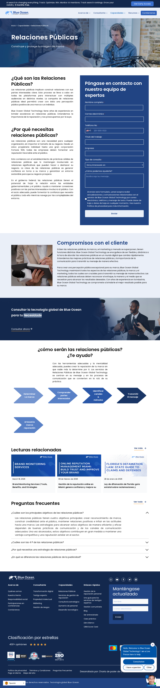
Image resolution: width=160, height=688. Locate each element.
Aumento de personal (68, 606)
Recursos (132, 12)
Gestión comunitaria (93, 607)
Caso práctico (90, 619)
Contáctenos (148, 12)
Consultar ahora (20, 329)
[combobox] (89, 130)
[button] (89, 12)
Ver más (138, 448)
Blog (85, 611)
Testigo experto (40, 595)
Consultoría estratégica (68, 602)
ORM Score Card (91, 627)
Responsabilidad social (18, 599)
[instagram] (111, 579)
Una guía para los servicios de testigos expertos (93, 600)
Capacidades (116, 12)
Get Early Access (142, 3)
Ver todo (138, 501)
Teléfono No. (91, 125)
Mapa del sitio (29, 673)
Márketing (37, 603)
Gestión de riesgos (41, 607)
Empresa (89, 148)
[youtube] (117, 579)
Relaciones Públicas (67, 591)
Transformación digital (43, 591)
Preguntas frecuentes (62, 670)
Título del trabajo (93, 136)
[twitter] (130, 579)
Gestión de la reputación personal (92, 592)
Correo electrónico (95, 113)
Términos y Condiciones (39, 670)
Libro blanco (89, 623)
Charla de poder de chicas (113, 671)
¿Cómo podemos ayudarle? (98, 171)
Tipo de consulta (93, 159)
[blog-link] (33, 465)
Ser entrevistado (91, 615)
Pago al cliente (14, 673)
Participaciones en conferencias (16, 604)
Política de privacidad (17, 670)
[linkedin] (136, 579)
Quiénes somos (15, 591)
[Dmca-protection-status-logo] (47, 656)
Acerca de (83, 12)
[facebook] (123, 579)
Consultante (99, 12)
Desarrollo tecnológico (68, 610)
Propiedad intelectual (42, 599)
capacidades (23, 25)
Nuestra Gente (14, 595)
